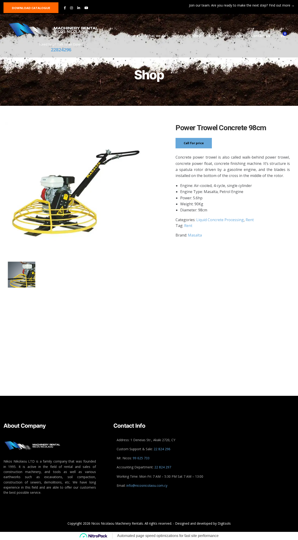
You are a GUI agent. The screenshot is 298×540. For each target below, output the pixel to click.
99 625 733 (141, 458)
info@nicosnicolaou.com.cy (146, 485)
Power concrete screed (185, 368)
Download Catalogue (31, 8)
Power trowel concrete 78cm (113, 368)
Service (179, 35)
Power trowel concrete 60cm (257, 368)
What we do (156, 35)
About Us (234, 35)
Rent (213, 35)
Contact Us (260, 35)
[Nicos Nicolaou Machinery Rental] (58, 30)
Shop (197, 35)
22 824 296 (162, 449)
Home (133, 35)
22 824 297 (162, 467)
